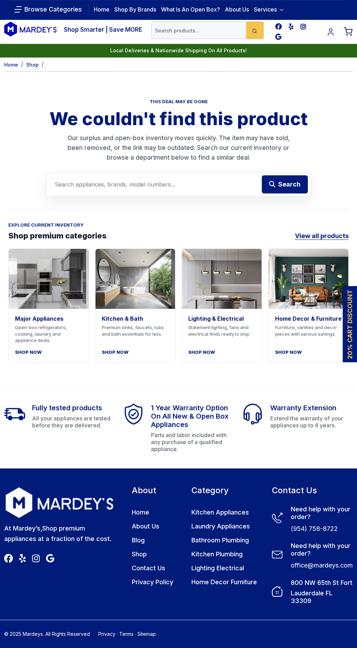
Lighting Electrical (217, 568)
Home (11, 65)
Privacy (106, 634)
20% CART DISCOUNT (350, 324)
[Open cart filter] (348, 31)
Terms (126, 634)
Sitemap (146, 634)
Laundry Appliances (220, 526)
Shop (32, 65)
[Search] (255, 30)
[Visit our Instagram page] (303, 26)
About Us (237, 9)
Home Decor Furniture (224, 582)
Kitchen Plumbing (217, 554)
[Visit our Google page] (278, 36)
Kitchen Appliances (220, 512)
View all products (322, 235)
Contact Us (148, 568)
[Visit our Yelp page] (291, 26)
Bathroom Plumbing (220, 540)
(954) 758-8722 (314, 528)
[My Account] (331, 31)
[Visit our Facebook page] (278, 26)
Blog (138, 540)
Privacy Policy (152, 582)
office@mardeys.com (322, 565)
